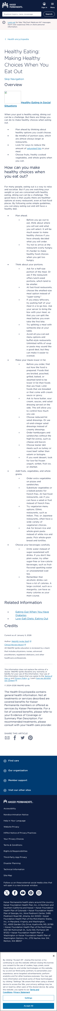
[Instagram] (38, 893)
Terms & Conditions (13, 845)
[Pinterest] (30, 893)
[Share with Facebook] (15, 738)
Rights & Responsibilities (15, 851)
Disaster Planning (12, 863)
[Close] (54, 956)
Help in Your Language (14, 821)
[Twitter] (6, 893)
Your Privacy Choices (14, 839)
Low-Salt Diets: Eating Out (31, 618)
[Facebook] (14, 893)
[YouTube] (22, 893)
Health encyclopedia (17, 39)
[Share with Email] (7, 738)
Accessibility (10, 808)
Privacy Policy (21, 678)
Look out (11, 22)
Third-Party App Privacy (15, 857)
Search (49, 14)
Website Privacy (11, 827)
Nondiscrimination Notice (16, 814)
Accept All (28, 1006)
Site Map (8, 875)
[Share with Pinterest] (30, 738)
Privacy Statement (21, 992)
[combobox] (21, 14)
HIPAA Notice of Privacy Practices (20, 833)
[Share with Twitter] (22, 738)
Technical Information (14, 869)
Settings (28, 998)
